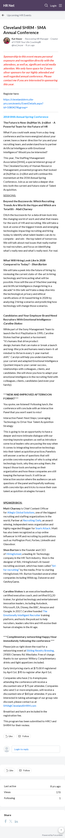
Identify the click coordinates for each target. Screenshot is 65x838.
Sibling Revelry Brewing (40, 650)
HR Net (8, 5)
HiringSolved (13, 553)
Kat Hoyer (17, 38)
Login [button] (53, 5)
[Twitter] (11, 821)
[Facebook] (5, 821)
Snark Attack (43, 528)
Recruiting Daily (32, 520)
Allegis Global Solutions (20, 512)
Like (10, 736)
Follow (25, 736)
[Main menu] (60, 5)
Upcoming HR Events (19, 15)
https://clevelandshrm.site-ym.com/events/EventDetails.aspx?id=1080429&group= (23, 103)
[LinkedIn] (16, 821)
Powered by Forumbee (52, 835)
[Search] (46, 5)
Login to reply (21, 749)
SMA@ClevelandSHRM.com (19, 705)
